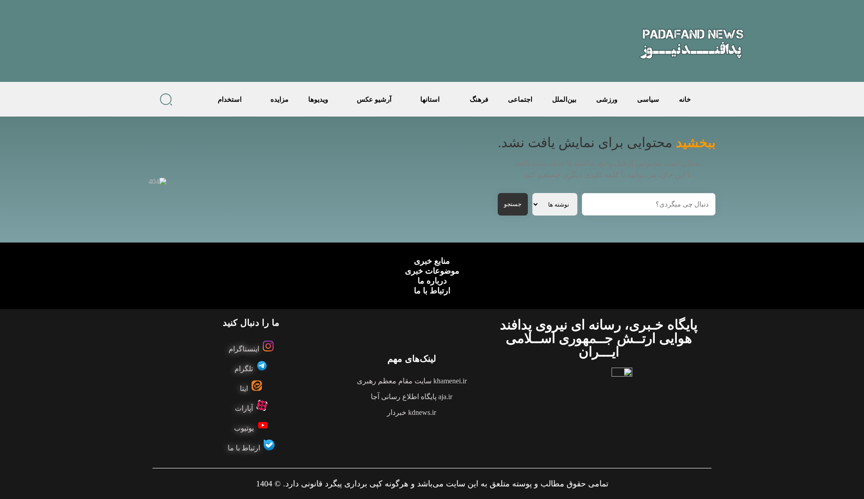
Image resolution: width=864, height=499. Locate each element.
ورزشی (606, 99)
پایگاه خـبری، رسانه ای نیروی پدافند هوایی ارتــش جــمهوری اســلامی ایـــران (599, 338)
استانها (430, 99)
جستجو (513, 204)
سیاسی (648, 99)
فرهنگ (479, 99)
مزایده (279, 99)
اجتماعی (520, 99)
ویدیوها (318, 99)
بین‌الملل (564, 99)
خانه (685, 99)
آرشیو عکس (374, 99)
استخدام (230, 99)
